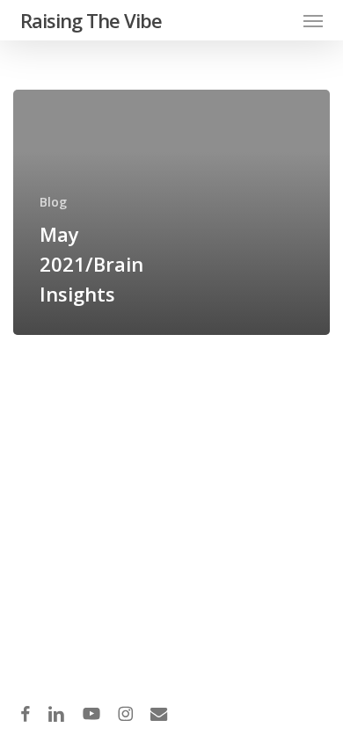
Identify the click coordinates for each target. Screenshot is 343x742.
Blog (53, 201)
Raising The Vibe (91, 20)
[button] (313, 20)
